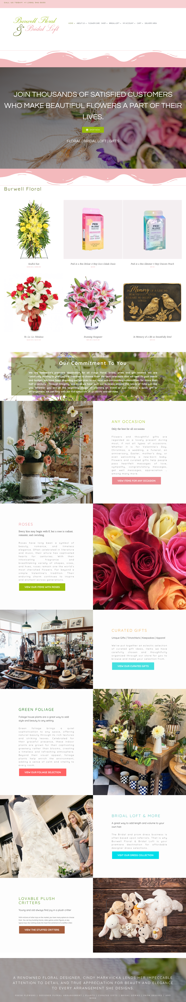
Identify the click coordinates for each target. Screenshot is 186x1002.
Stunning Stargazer (93, 337)
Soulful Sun (33, 264)
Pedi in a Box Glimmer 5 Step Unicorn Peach (152, 264)
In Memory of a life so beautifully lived (152, 337)
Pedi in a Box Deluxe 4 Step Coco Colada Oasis (93, 264)
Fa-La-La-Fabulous (33, 337)
